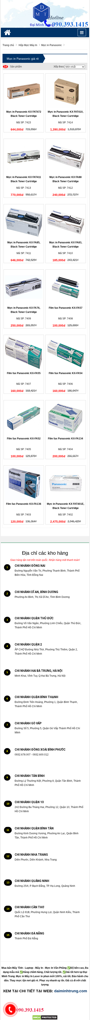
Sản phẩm (13, 66)
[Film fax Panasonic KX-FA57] (66, 287)
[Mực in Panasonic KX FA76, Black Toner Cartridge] (24, 287)
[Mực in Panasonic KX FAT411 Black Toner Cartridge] (24, 157)
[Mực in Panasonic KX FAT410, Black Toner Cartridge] (66, 91)
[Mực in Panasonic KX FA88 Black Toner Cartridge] (66, 157)
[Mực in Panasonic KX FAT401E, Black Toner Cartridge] (66, 483)
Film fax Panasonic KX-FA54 (65, 373)
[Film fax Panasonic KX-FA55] (24, 353)
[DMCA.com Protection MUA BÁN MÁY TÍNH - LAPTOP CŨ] (45, 1017)
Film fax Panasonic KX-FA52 (24, 438)
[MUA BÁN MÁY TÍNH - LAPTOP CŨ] (45, 13)
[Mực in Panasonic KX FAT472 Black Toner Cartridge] (24, 91)
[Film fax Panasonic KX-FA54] (66, 353)
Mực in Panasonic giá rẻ (23, 58)
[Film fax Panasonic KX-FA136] (24, 483)
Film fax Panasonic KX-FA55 (24, 373)
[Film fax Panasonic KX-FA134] (66, 418)
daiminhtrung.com (70, 991)
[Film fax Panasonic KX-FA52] (24, 418)
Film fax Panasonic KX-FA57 (65, 307)
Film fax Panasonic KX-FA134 (65, 438)
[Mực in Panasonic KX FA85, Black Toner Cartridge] (24, 222)
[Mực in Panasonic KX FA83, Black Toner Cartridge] (66, 222)
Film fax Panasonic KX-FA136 (23, 503)
